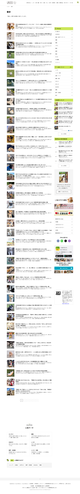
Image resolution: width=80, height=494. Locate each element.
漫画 (56, 42)
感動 (56, 89)
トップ (8, 6)
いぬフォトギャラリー (59, 227)
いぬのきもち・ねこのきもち (15, 483)
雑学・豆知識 (29, 465)
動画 (56, 48)
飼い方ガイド (66, 2)
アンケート (57, 62)
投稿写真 (53, 2)
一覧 (70, 67)
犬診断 (56, 230)
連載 (56, 40)
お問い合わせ (68, 483)
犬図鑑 (57, 2)
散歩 (12, 460)
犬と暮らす (57, 31)
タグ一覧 (71, 2)
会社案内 (32, 485)
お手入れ (22, 465)
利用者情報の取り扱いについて (51, 483)
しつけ (33, 2)
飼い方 (41, 2)
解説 (41, 465)
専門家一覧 (61, 483)
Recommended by (65, 130)
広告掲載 (31, 483)
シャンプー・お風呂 (13, 465)
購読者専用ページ (58, 233)
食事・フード (58, 75)
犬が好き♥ (57, 34)
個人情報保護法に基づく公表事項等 (42, 485)
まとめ (56, 56)
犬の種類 (57, 59)
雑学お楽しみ (29, 2)
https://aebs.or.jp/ (65, 303)
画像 (56, 51)
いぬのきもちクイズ (59, 224)
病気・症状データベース (60, 37)
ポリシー (42, 483)
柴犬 (56, 95)
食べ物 (50, 2)
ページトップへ (40, 479)
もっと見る (63, 134)
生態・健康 (37, 2)
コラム (56, 45)
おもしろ (57, 84)
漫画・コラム (45, 2)
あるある (36, 465)
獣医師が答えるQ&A (59, 219)
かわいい (57, 81)
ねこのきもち (25, 483)
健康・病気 (57, 78)
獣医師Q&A (61, 2)
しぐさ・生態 (58, 72)
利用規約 (36, 483)
